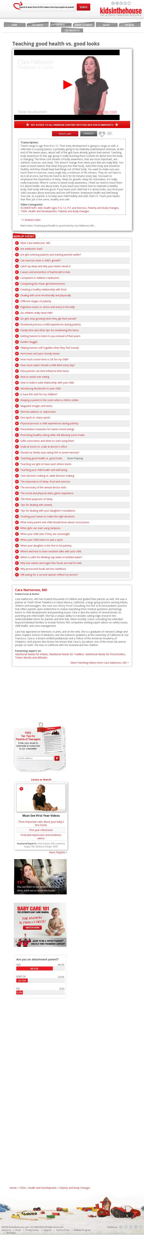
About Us (6, 1230)
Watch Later (65, 133)
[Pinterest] (131, 1227)
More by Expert (24, 236)
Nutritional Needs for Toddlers (66, 654)
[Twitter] (126, 1227)
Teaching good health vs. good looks (41, 458)
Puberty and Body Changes (103, 207)
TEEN (24, 211)
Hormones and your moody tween (40, 353)
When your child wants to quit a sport (41, 539)
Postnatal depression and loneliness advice (41, 836)
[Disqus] (72, 1050)
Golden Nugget (29, 342)
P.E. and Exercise (76, 207)
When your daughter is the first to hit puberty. (46, 545)
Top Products (71, 30)
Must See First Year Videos (41, 816)
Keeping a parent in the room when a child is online (49, 400)
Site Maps (11, 1232)
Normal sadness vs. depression (38, 411)
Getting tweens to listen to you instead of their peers (50, 336)
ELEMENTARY (29, 207)
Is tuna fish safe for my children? (38, 394)
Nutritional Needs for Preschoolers (105, 654)
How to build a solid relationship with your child (47, 382)
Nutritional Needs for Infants (31, 654)
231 (101, 132)
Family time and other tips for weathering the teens (49, 330)
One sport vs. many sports (35, 417)
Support (47, 1230)
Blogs (106, 25)
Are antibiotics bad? (31, 248)
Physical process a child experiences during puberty (49, 423)
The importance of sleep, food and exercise (45, 481)
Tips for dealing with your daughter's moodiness (47, 510)
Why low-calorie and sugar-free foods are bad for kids (51, 563)
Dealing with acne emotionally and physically (45, 295)
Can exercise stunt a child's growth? (40, 260)
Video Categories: (32, 204)
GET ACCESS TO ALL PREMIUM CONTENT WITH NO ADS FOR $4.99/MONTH (72, 124)
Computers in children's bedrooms (39, 278)
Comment (88, 133)
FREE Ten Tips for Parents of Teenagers (28, 736)
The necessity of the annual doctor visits (43, 487)
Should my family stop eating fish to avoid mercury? (49, 452)
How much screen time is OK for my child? (44, 359)
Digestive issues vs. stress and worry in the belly (47, 307)
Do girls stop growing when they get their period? (48, 318)
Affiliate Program (82, 1230)
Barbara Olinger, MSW (47, 846)
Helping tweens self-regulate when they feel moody (49, 347)
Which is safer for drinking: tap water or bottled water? (51, 557)
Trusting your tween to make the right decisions (47, 516)
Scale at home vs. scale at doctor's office (43, 446)
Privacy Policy (32, 1230)
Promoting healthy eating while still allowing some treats (52, 435)
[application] (67, 85)
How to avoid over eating (34, 376)
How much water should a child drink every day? (47, 365)
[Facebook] (121, 1227)
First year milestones (41, 830)
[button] (67, 85)
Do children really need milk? (36, 312)
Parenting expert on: (28, 650)
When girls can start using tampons (40, 528)
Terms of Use (62, 1230)
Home (14, 25)
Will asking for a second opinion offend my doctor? (49, 574)
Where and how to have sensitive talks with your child (50, 551)
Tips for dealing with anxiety (36, 504)
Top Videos (37, 25)
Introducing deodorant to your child (40, 388)
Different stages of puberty (35, 301)
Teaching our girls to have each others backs (45, 464)
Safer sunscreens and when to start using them (47, 440)
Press (18, 1230)
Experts (60, 25)
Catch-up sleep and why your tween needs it (45, 266)
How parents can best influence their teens (44, 371)
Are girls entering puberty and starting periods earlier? (50, 254)
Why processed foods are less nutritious (43, 568)
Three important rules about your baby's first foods (41, 823)
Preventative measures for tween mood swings (47, 429)
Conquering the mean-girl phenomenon (42, 283)
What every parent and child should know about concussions (54, 522)
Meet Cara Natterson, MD (35, 243)
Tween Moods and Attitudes (31, 657)
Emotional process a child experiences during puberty (50, 324)
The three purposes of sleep (36, 499)
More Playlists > (58, 852)
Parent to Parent (83, 25)
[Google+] (136, 1227)
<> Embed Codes (31, 219)
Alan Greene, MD (46, 843)
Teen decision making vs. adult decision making (47, 475)
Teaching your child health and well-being (43, 470)
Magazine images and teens (36, 406)
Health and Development (42, 211)
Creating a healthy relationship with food (43, 289)
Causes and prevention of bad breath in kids (45, 272)
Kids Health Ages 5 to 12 (52, 207)
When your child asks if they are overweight (45, 534)
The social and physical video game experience (47, 493)
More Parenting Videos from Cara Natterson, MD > (100, 662)
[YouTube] (140, 1227)
